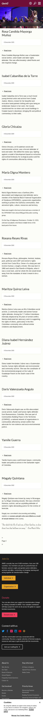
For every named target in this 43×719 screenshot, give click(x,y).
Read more (7, 50)
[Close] (40, 702)
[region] (21, 709)
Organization (9, 587)
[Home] (5, 3)
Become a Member (7, 690)
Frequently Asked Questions (10, 678)
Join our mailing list (11, 647)
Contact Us (5, 680)
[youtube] (20, 631)
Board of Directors (7, 672)
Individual (7, 578)
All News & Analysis (28, 667)
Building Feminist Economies (30, 695)
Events (4, 696)
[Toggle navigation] (39, 3)
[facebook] (7, 631)
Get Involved (5, 698)
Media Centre (26, 672)
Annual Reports (6, 675)
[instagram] (11, 631)
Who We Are (5, 667)
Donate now (8, 615)
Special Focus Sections (29, 669)
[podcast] (24, 631)
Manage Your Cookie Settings (21, 715)
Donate (4, 693)
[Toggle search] (35, 3)
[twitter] (3, 631)
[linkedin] (15, 631)
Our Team (5, 669)
